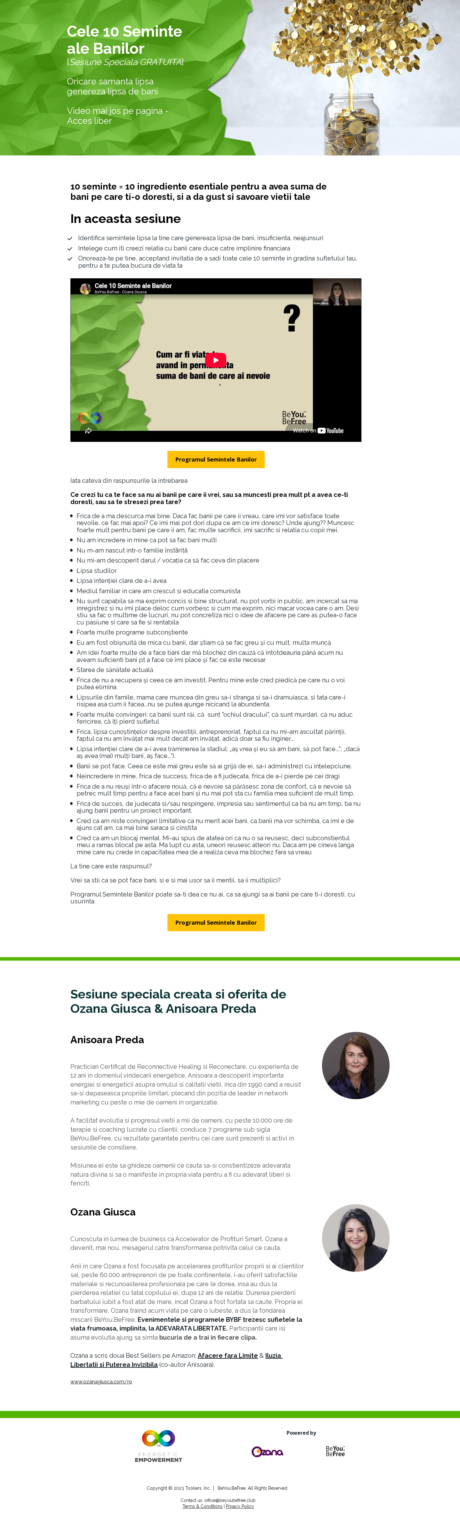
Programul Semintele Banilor (216, 459)
